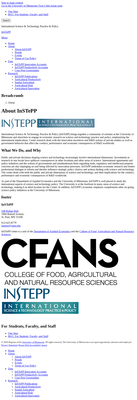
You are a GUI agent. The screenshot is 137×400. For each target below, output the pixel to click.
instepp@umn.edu (11, 225)
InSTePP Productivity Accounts (31, 374)
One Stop (13, 11)
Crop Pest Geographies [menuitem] (27, 70)
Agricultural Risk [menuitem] (24, 85)
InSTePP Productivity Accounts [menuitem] (31, 67)
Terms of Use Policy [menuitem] (25, 58)
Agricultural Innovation (27, 395)
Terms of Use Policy (25, 365)
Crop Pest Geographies (27, 377)
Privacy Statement (9, 345)
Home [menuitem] (11, 43)
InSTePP (6, 32)
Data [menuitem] (10, 61)
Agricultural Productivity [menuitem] (28, 79)
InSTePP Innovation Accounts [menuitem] (30, 64)
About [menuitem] (11, 46)
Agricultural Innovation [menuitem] (27, 88)
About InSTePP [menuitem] (23, 49)
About (11, 353)
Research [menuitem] (13, 73)
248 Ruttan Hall (9, 211)
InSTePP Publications (26, 383)
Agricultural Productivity (28, 386)
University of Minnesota (33, 342)
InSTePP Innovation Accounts (30, 371)
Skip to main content (12, 2)
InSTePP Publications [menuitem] (26, 76)
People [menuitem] (18, 52)
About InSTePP (23, 356)
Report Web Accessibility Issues (32, 345)
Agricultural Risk (24, 392)
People (18, 359)
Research (13, 380)
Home (11, 350)
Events (18, 362)
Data (10, 368)
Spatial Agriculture (24, 389)
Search (6, 20)
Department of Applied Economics (52, 231)
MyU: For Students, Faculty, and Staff (28, 14)
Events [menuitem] (18, 55)
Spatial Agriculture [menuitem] (24, 82)
